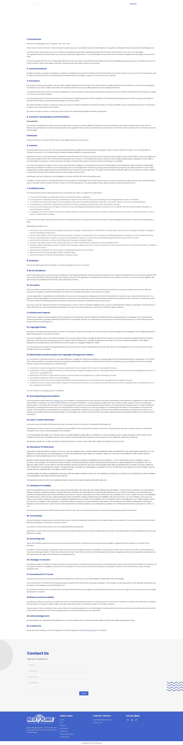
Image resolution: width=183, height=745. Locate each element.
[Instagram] (150, 4)
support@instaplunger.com (102, 720)
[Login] (141, 4)
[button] (142, 3)
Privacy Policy (64, 737)
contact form (130, 61)
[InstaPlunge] (36, 4)
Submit (83, 693)
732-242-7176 (97, 723)
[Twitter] (154, 4)
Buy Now (133, 4)
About (92, 4)
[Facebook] (146, 4)
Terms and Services (67, 734)
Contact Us (102, 4)
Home (78, 4)
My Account (64, 728)
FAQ (85, 4)
